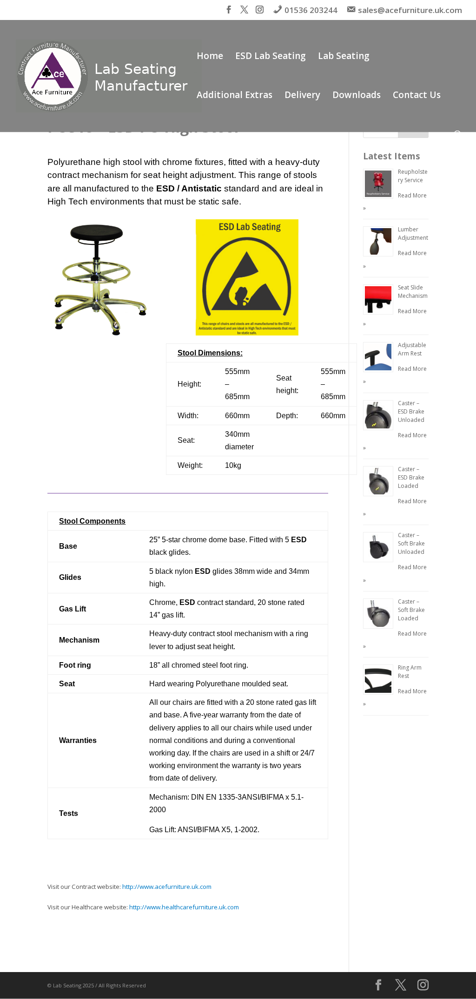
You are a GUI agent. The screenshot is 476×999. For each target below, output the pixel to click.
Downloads (356, 96)
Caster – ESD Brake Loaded (411, 477)
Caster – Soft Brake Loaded (411, 610)
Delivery (302, 96)
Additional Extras (234, 96)
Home (210, 57)
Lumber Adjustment (413, 233)
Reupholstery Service (413, 176)
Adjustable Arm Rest (412, 349)
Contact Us (417, 96)
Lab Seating (344, 57)
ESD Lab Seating (270, 57)
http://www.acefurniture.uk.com (167, 886)
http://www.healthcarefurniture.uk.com (184, 907)
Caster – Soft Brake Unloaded (411, 543)
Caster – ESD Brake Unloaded (411, 411)
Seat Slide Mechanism (413, 291)
